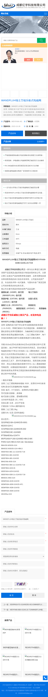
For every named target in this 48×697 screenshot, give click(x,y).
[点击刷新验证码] (20, 584)
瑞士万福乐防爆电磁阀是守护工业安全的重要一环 (23, 203)
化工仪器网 (36, 688)
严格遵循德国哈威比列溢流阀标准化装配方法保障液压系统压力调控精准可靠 (25, 155)
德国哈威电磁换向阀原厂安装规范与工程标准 (21, 171)
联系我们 (36, 133)
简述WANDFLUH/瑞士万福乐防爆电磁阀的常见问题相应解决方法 (25, 193)
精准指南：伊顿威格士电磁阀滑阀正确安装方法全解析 (24, 160)
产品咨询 (12, 133)
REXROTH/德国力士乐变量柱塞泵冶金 (34, 675)
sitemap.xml (16, 688)
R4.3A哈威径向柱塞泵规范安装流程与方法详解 (22, 166)
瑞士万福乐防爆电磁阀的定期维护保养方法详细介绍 (23, 198)
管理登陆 (23, 688)
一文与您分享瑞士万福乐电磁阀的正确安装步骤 (22, 187)
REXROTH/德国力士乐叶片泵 (34, 647)
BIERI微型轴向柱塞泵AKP (12, 647)
